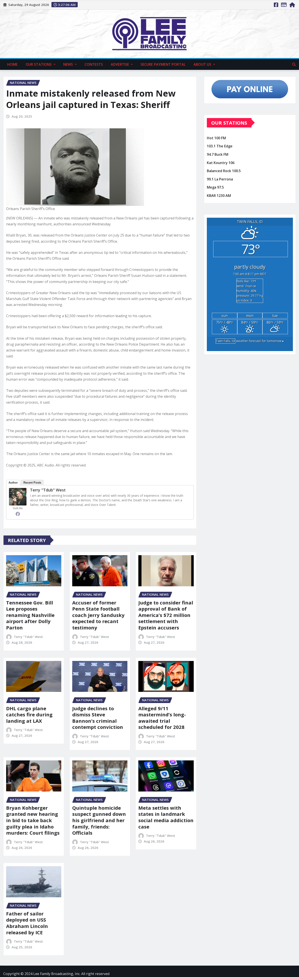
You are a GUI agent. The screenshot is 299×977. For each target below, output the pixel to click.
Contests (93, 64)
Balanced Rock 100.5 (224, 170)
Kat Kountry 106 (220, 162)
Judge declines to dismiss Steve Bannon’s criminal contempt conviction (97, 717)
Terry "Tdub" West (48, 490)
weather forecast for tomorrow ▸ (250, 341)
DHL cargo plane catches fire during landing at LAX (29, 714)
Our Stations (39, 64)
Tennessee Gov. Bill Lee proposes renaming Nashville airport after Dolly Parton (30, 615)
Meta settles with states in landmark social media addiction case (165, 817)
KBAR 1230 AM (219, 195)
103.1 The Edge (219, 146)
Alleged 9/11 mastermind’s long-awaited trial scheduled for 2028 (162, 717)
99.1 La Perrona (220, 179)
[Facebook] (17, 513)
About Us (202, 64)
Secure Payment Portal (163, 64)
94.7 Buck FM (217, 154)
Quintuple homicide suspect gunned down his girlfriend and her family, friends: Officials (99, 820)
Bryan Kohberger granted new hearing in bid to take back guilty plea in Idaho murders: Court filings (33, 820)
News (68, 64)
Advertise (120, 64)
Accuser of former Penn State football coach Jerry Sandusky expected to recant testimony (98, 615)
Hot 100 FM (216, 138)
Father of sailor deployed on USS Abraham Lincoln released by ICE (27, 923)
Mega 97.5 (215, 187)
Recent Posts (32, 482)
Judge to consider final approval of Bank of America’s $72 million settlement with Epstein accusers (165, 615)
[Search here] (294, 64)
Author (13, 482)
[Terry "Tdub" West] (17, 496)
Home (12, 64)
